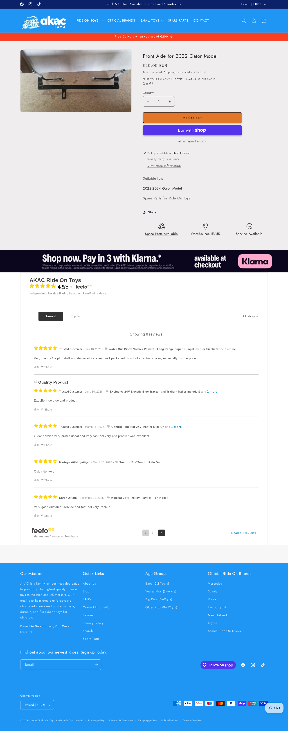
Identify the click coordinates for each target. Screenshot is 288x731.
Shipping (170, 72)
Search (88, 631)
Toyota (212, 623)
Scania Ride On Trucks (224, 631)
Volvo (212, 599)
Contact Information (97, 607)
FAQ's (87, 599)
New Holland (217, 615)
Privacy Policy (93, 623)
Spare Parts (91, 639)
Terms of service (192, 720)
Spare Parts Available (161, 233)
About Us (89, 583)
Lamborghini (217, 607)
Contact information (121, 720)
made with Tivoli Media (69, 720)
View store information (164, 165)
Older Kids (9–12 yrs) (161, 607)
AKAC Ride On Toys (43, 720)
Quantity (148, 93)
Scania (213, 591)
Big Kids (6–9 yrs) (158, 599)
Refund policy (169, 720)
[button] (89, 20)
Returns (88, 615)
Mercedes (215, 583)
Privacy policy (96, 720)
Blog (86, 591)
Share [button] (152, 212)
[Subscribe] (96, 664)
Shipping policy (147, 720)
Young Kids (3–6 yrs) (160, 591)
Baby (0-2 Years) (157, 583)
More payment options (192, 141)
